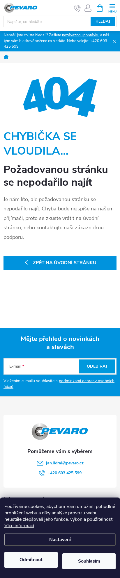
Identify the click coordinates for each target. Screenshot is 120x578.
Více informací (19, 525)
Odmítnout (31, 559)
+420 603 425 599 (65, 473)
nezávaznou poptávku (80, 35)
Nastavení (60, 539)
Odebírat (97, 366)
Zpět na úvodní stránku (64, 263)
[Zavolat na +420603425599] (77, 8)
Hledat (103, 21)
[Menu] (112, 7)
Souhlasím (89, 561)
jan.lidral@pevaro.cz (65, 463)
